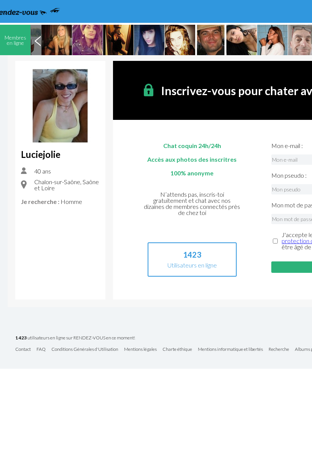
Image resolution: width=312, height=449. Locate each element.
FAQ (41, 349)
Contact (23, 349)
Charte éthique (177, 349)
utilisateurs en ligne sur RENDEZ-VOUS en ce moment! (75, 338)
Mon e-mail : (287, 146)
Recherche (279, 349)
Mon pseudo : (289, 175)
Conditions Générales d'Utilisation (84, 349)
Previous (37, 40)
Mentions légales (140, 349)
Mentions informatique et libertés (230, 349)
